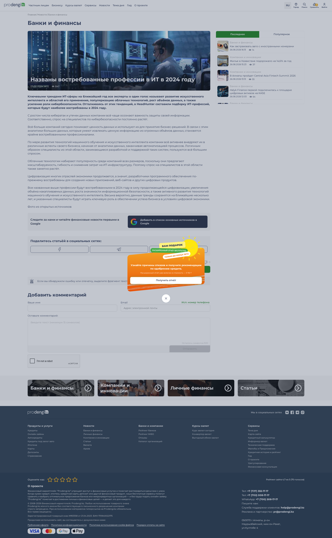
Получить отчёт (166, 280)
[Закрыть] (166, 298)
